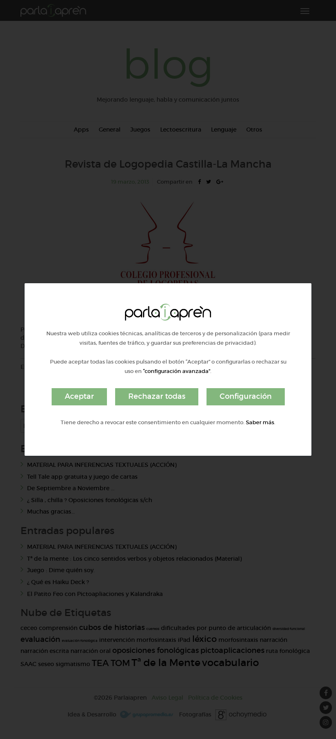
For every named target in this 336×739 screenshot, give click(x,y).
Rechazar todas (156, 396)
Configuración (246, 396)
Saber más (260, 422)
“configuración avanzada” (176, 371)
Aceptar (79, 396)
